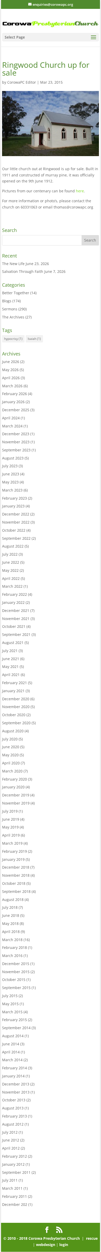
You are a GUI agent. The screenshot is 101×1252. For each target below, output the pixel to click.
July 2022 (10, 554)
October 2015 (13, 979)
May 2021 (10, 666)
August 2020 (13, 730)
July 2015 (10, 995)
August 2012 (13, 1124)
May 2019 (10, 827)
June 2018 (10, 915)
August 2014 (13, 1035)
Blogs (6, 300)
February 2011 (14, 1196)
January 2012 (13, 1164)
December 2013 (15, 1084)
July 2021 (10, 650)
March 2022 (12, 586)
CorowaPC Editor (21, 82)
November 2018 (16, 875)
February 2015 (14, 1019)
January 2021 (13, 690)
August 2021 (13, 642)
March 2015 (12, 1011)
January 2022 (13, 602)
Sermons (9, 308)
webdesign (45, 1244)
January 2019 (13, 859)
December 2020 (15, 698)
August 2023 (13, 458)
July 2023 (10, 465)
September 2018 (16, 891)
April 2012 (11, 1148)
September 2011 (16, 1172)
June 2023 (10, 473)
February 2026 (14, 393)
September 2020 (16, 722)
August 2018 (13, 899)
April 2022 (11, 578)
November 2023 (16, 441)
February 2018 (14, 947)
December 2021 (15, 610)
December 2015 (15, 963)
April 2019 (11, 835)
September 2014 (16, 1027)
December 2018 (15, 867)
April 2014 (11, 1052)
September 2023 (16, 449)
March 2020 (12, 771)
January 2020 (13, 786)
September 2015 (16, 987)
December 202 (14, 1204)
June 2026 (10, 361)
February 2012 (14, 1156)
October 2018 (13, 883)
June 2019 (10, 819)
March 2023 (12, 490)
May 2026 (10, 369)
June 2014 (10, 1043)
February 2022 (14, 594)
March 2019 (12, 843)
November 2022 (16, 522)
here (80, 190)
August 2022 (13, 546)
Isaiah (34, 338)
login (63, 1244)
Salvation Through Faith (22, 271)
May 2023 (10, 482)
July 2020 (10, 739)
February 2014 (14, 1067)
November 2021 (16, 618)
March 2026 (12, 385)
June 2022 (10, 562)
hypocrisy (13, 338)
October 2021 (13, 626)
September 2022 (16, 538)
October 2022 (13, 530)
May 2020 (10, 754)
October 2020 (13, 714)
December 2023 (15, 433)
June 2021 (10, 658)
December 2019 (15, 795)
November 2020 (16, 706)
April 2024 (11, 417)
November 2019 (16, 803)
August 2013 (13, 1108)
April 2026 (11, 377)
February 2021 (14, 682)
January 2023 (13, 506)
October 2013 (13, 1099)
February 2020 (14, 779)
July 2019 (10, 811)
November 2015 (16, 971)
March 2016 (12, 955)
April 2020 (11, 762)
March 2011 (12, 1188)
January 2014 (13, 1075)
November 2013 (16, 1092)
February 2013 (14, 1116)
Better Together (15, 292)
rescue (91, 1238)
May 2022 (10, 570)
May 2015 (10, 1003)
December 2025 (15, 409)
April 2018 (11, 931)
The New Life (13, 263)
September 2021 (16, 634)
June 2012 (10, 1140)
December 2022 (15, 514)
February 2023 (14, 498)
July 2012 (10, 1132)
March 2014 (12, 1059)
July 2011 (10, 1180)
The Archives (13, 317)
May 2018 (10, 923)
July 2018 (10, 907)
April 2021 (11, 674)
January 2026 (13, 401)
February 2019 (14, 851)
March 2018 (12, 939)
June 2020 (10, 746)
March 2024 (12, 426)
